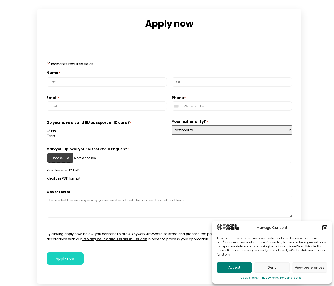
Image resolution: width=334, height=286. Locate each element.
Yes (53, 130)
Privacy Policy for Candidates (281, 278)
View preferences (309, 267)
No (52, 135)
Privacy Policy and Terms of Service (114, 239)
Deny (272, 267)
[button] (325, 227)
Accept (234, 267)
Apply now (65, 258)
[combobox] (177, 106)
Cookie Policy (249, 278)
